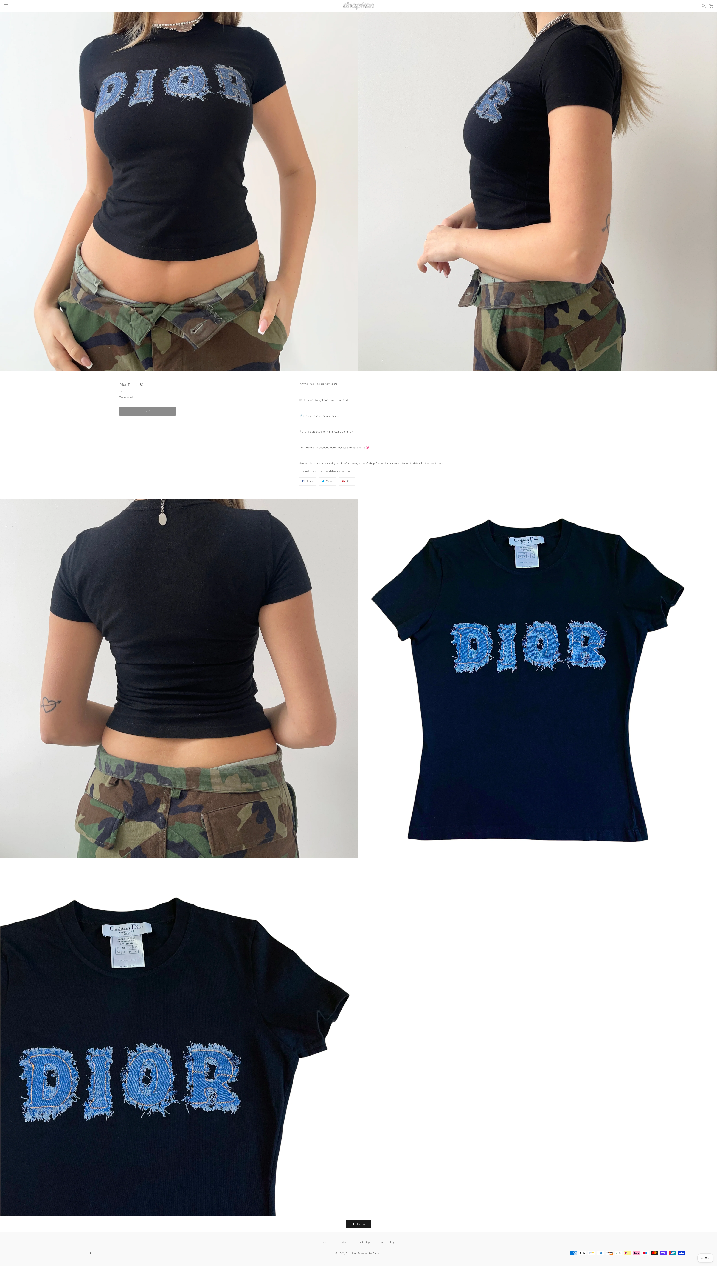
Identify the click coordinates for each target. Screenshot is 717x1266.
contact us (345, 1242)
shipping (365, 1242)
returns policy (386, 1242)
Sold (147, 411)
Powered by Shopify (370, 1253)
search (326, 1242)
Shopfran (351, 1253)
